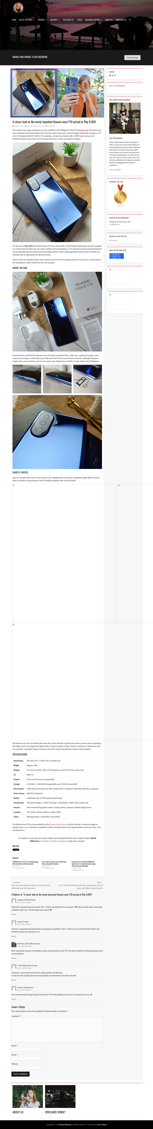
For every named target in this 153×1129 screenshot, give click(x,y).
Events (79, 19)
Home (14, 19)
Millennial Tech (19, 126)
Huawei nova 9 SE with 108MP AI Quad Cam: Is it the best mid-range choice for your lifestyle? (83, 864)
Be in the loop (132, 58)
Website (14, 1064)
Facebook (45, 841)
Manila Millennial (65, 1125)
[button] (26, 379)
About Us (109, 19)
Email (14, 1055)
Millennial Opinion (92, 19)
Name (14, 1046)
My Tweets (113, 240)
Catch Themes (102, 1125)
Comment (16, 1016)
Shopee (26, 827)
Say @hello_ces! (114, 224)
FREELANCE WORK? (55, 1112)
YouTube (52, 841)
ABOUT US (17, 1112)
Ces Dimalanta (40, 126)
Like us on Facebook (117, 86)
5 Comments (51, 126)
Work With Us (121, 19)
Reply (14, 914)
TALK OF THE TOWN (25, 19)
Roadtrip (53, 19)
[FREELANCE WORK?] (60, 1096)
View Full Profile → (115, 170)
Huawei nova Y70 (85, 130)
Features (41, 19)
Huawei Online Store (58, 824)
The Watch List (68, 19)
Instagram (63, 841)
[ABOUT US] (27, 1096)
